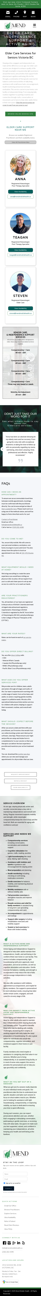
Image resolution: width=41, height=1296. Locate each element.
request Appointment (20, 774)
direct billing (15, 655)
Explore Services (10, 1213)
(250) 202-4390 (18, 527)
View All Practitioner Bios (20, 142)
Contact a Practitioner (10, 519)
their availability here (9, 509)
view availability (20, 787)
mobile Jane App (24, 754)
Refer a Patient (9, 1221)
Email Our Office (10, 1206)
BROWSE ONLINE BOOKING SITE (20, 114)
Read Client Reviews (11, 1225)
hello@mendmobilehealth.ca (12, 525)
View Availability (10, 1217)
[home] (16, 25)
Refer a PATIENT (20, 781)
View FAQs (8, 1229)
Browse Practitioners (12, 1210)
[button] (34, 25)
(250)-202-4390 (8, 1252)
